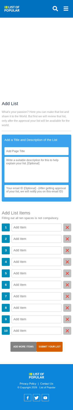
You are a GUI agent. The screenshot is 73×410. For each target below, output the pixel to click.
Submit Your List (50, 346)
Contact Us (46, 383)
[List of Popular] (11, 7)
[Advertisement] (36, 62)
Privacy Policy (28, 383)
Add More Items (23, 346)
